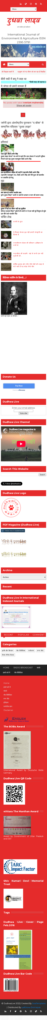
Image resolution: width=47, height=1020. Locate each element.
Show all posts (24, 105)
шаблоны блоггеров (31, 1007)
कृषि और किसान (7, 651)
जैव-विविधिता (20, 651)
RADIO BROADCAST (23, 667)
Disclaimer (8, 710)
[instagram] (31, 4)
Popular (23, 635)
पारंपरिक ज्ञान (8, 706)
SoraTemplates (39, 1003)
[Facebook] (5, 3)
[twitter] (15, 1011)
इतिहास (6, 702)
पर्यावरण (31, 651)
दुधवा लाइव (23, 20)
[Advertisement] (23, 346)
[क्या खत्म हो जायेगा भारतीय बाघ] (7, 187)
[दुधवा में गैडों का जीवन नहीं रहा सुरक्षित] (7, 203)
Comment (39, 635)
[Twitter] (15, 3)
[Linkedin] (10, 3)
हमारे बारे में (6, 672)
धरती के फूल (18, 221)
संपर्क (38, 667)
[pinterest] (36, 4)
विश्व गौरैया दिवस (8, 655)
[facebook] (10, 1011)
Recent (8, 635)
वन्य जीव (6, 698)
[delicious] (26, 4)
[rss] (41, 4)
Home (6, 667)
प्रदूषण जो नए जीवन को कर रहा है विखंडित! (22, 72)
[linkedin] (21, 4)
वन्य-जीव (40, 651)
